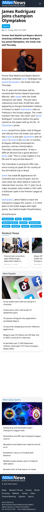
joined (5, 82)
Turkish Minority (9, 496)
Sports (31, 496)
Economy (6, 493)
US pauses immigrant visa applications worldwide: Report (19, 319)
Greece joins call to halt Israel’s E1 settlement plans (17, 311)
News (4, 490)
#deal (18, 219)
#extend (27, 219)
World (36, 490)
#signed (16, 226)
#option (6, 226)
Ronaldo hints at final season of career (19, 469)
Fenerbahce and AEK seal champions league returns (22, 437)
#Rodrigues (36, 226)
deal (24, 140)
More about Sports (12, 399)
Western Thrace (16, 490)
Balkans (15, 493)
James (25, 78)
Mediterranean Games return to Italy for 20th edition (20, 462)
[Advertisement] (22, 374)
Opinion (22, 496)
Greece (28, 490)
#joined (23, 223)
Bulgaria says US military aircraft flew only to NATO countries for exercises (21, 336)
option (5, 140)
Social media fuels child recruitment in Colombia (19, 303)
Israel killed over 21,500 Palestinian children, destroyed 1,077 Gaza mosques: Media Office (20, 346)
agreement (29, 136)
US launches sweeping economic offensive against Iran (21, 328)
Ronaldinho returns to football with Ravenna (18, 454)
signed (18, 96)
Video (32, 493)
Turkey (25, 493)
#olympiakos (34, 223)
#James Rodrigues (10, 223)
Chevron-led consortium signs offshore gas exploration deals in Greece (14, 258)
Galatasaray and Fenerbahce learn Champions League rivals (17, 429)
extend (14, 140)
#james (25, 226)
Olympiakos (14, 82)
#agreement (8, 219)
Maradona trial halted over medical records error (21, 445)
